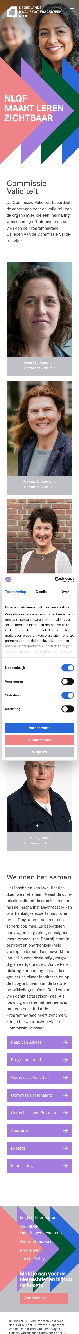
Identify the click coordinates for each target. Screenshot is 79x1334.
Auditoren (20, 1130)
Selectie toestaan (40, 740)
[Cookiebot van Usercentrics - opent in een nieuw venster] (56, 580)
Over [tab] (65, 592)
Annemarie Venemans (39, 481)
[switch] (67, 681)
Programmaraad (26, 1059)
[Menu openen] (72, 7)
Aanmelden (34, 1298)
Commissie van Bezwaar (33, 1112)
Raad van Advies (26, 1042)
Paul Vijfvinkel (39, 838)
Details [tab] (41, 592)
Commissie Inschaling (31, 1095)
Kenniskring (22, 1165)
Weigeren (39, 752)
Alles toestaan (39, 728)
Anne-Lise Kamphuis (39, 362)
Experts (18, 1148)
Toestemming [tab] (15, 592)
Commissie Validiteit (30, 1077)
